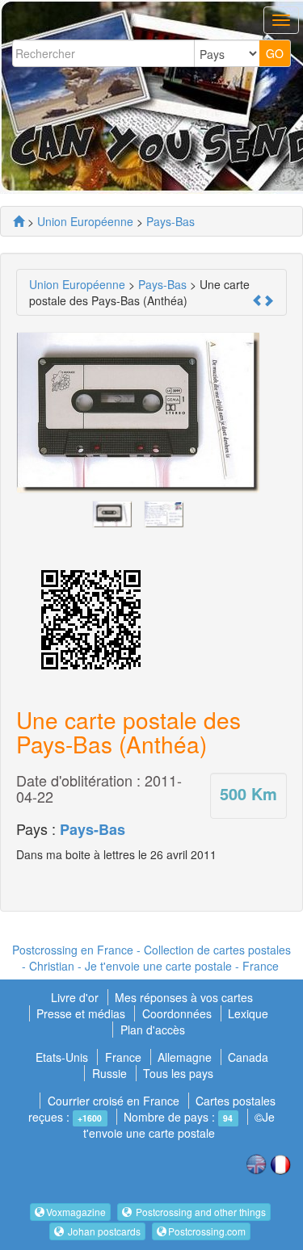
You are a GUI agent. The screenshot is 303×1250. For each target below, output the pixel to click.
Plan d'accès (152, 1029)
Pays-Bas (92, 829)
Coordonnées (177, 1013)
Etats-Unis (62, 1057)
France (123, 1057)
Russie (109, 1073)
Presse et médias (82, 1013)
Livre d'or (76, 997)
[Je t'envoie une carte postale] (18, 221)
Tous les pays (178, 1073)
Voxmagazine (76, 1212)
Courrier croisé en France (113, 1101)
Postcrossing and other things (199, 1212)
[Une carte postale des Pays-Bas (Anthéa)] (112, 513)
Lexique (248, 1013)
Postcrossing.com (207, 1231)
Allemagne (185, 1057)
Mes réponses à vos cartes (184, 997)
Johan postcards (103, 1231)
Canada (248, 1057)
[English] (256, 1163)
